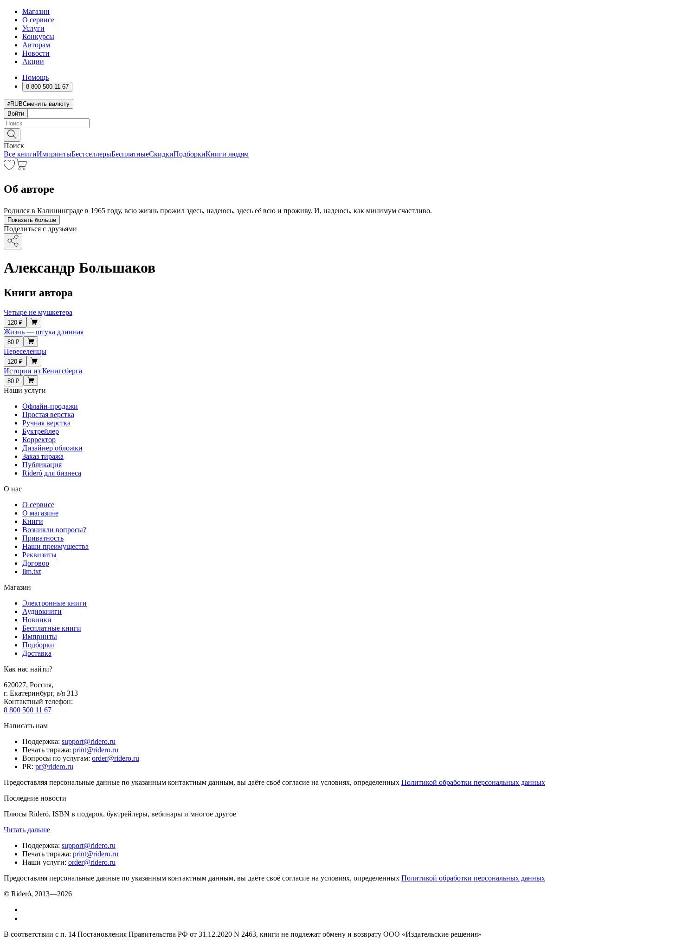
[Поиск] (12, 135)
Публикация (42, 465)
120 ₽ (15, 322)
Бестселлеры (91, 154)
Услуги (33, 28)
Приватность (43, 538)
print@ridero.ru (95, 750)
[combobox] (341, 123)
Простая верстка (48, 414)
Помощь (35, 77)
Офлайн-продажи (50, 406)
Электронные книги (54, 603)
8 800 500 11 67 (27, 710)
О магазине (40, 513)
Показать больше (31, 219)
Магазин (36, 11)
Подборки (190, 154)
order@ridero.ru (115, 758)
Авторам (36, 45)
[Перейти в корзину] (21, 167)
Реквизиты (39, 555)
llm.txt (31, 571)
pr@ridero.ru (54, 766)
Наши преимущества (55, 546)
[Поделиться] (13, 241)
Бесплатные (130, 154)
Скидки (161, 154)
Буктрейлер (40, 431)
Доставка (36, 653)
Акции (33, 61)
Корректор (39, 440)
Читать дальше (27, 830)
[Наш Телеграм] (26, 918)
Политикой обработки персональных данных (473, 782)
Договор (35, 563)
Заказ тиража (43, 456)
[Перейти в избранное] (9, 167)
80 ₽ (13, 342)
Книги (32, 521)
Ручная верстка (46, 423)
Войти (15, 113)
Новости (36, 53)
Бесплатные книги (51, 628)
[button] (341, 134)
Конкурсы (38, 36)
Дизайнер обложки (52, 448)
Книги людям (227, 154)
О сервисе (38, 20)
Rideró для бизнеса (51, 473)
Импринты (54, 154)
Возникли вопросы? (54, 530)
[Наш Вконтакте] (27, 909)
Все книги (20, 154)
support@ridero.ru (89, 741)
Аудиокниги (42, 611)
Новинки (36, 620)
